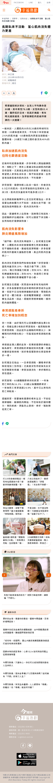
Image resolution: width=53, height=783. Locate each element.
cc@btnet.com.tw (25, 737)
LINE (31, 2)
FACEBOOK (19, 2)
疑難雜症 (23, 18)
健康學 (15, 18)
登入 (40, 2)
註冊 (48, 2)
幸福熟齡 (5, 18)
